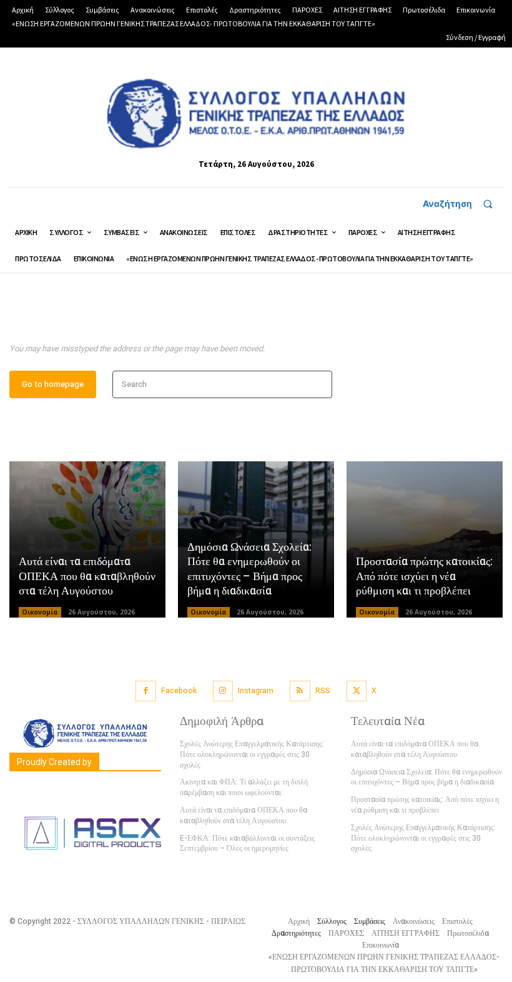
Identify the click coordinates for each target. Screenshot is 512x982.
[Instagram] (223, 691)
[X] (357, 691)
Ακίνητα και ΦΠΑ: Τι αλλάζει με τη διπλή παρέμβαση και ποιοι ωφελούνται (244, 787)
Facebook (179, 690)
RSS (322, 690)
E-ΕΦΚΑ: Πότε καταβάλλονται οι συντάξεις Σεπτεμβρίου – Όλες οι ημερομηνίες (247, 843)
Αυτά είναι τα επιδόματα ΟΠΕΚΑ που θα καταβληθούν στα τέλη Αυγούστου (87, 576)
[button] (463, 203)
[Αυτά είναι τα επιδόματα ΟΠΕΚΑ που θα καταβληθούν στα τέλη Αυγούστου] (87, 539)
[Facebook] (145, 691)
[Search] (318, 385)
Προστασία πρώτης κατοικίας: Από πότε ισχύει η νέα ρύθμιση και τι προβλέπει (424, 576)
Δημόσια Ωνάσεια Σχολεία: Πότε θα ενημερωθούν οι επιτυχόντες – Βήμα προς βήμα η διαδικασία (249, 569)
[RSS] (300, 691)
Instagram (255, 690)
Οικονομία (40, 612)
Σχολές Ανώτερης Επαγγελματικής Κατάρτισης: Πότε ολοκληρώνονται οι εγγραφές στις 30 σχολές (252, 754)
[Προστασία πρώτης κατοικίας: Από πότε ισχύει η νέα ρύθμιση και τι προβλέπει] (425, 539)
